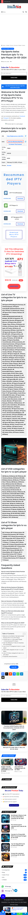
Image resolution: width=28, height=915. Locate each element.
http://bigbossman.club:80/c (15, 136)
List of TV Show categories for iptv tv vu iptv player (13, 653)
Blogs (3, 872)
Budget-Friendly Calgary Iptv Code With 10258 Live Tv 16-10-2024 (7, 769)
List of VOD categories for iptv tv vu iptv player (13, 650)
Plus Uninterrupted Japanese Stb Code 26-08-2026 (19, 826)
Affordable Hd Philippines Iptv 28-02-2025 (20, 768)
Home (3, 45)
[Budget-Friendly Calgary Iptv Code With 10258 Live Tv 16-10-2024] (7, 762)
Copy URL (14, 667)
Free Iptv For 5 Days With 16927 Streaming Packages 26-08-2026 (18, 836)
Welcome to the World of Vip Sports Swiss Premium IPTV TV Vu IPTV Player (13, 636)
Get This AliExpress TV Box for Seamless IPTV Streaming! (13, 643)
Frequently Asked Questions (10, 656)
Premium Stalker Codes (19, 45)
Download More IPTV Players (14, 234)
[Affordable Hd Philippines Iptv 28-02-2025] (21, 762)
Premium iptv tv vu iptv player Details (12, 639)
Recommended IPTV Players (11, 641)
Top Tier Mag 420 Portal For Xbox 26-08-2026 (18, 844)
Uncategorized (5, 870)
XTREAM (4, 879)
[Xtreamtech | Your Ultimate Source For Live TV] (14, 6)
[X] (6, 673)
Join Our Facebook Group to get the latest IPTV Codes (15, 86)
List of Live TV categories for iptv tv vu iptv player (14, 647)
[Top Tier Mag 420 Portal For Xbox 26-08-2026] (5, 847)
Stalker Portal (9, 45)
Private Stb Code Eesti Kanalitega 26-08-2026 (18, 854)
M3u (3, 877)
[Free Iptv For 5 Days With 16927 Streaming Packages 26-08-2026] (5, 838)
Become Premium (14, 805)
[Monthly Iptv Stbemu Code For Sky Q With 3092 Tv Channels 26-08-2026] (5, 818)
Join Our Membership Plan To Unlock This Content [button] (15, 142)
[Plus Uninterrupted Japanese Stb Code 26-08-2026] (5, 828)
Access (9, 165)
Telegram (6, 118)
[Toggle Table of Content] (23, 634)
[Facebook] (3, 673)
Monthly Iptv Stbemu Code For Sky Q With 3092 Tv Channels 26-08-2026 (18, 816)
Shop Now (14, 286)
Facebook (22, 116)
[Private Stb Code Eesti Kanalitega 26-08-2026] (5, 857)
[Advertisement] (14, 29)
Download (20, 198)
